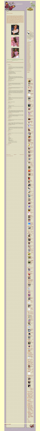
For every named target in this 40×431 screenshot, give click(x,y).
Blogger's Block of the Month (31, 346)
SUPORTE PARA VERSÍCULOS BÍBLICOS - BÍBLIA (31, 262)
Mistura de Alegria (30, 86)
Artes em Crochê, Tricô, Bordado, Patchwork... (30, 413)
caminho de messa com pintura (31, 203)
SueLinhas (29, 157)
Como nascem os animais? (31, 94)
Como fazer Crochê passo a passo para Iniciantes (31, 171)
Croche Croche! (29, 135)
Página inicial (15, 154)
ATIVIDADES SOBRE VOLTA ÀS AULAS (31, 88)
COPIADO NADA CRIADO (30, 371)
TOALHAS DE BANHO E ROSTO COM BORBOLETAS (31, 389)
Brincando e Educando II (30, 396)
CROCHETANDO (30, 315)
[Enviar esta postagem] (12, 61)
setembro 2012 (28, 44)
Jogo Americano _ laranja (31, 137)
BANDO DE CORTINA (31, 349)
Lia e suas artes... (29, 256)
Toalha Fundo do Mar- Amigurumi (31, 91)
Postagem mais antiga (22, 154)
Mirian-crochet (29, 325)
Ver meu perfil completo (29, 38)
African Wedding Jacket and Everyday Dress (31, 217)
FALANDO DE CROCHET (30, 161)
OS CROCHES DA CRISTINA (30, 361)
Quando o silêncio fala (31, 80)
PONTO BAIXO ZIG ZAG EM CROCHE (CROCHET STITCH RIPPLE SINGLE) (30, 163)
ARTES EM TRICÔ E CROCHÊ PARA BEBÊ (30, 280)
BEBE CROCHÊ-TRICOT (30, 252)
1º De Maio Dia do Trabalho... (31, 301)
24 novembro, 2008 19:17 (9, 120)
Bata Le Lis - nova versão (31, 199)
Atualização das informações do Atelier (30, 116)
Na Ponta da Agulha (30, 397)
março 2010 (28, 50)
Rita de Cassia (9, 89)
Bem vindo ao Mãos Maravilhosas (30, 412)
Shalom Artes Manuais (30, 391)
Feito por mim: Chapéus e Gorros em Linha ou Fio (30, 376)
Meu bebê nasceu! (31, 381)
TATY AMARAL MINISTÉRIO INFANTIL (30, 260)
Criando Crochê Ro (30, 180)
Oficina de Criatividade (30, 271)
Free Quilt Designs (31, 212)
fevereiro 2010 (28, 51)
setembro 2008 (28, 58)
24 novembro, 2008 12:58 (9, 117)
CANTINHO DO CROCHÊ (30, 233)
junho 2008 (28, 60)
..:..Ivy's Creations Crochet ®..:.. (30, 411)
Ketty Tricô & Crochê (30, 218)
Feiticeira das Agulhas (30, 241)
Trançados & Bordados (30, 405)
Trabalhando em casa (31, 305)
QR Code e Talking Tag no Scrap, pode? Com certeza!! (31, 250)
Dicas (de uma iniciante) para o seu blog (30, 408)
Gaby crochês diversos (30, 415)
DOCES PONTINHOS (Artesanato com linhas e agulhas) (30, 417)
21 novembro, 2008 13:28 (9, 88)
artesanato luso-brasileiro (30, 362)
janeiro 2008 (28, 64)
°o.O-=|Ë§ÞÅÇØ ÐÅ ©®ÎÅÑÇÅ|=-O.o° (30, 248)
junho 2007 (28, 69)
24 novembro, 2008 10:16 (9, 112)
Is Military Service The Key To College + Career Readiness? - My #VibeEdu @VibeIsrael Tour (30, 228)
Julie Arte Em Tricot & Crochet (30, 268)
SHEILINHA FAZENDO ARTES (30, 364)
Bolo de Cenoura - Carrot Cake (31, 210)
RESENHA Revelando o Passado (31, 122)
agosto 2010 (28, 48)
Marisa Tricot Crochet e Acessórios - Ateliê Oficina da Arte (30, 143)
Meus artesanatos (29, 201)
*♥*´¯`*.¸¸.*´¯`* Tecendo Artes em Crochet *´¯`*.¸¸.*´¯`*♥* (30, 111)
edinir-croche (29, 222)
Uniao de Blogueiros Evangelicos (30, 395)
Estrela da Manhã (30, 394)
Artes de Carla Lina (30, 352)
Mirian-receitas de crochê (30, 332)
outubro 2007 (28, 66)
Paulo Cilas (29, 117)
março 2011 (28, 47)
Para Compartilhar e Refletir (30, 300)
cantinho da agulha (30, 169)
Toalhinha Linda (31, 112)
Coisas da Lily (29, 384)
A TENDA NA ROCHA (30, 79)
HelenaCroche (29, 183)
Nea (8, 86)
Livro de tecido (29, 421)
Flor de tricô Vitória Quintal (31, 342)
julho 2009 (28, 53)
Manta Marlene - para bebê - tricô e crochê (31, 84)
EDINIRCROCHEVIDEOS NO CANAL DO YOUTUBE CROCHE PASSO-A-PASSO (30, 224)
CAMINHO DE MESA (31, 239)
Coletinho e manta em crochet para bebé (31, 140)
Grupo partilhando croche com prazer (30, 375)
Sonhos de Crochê (30, 107)
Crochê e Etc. (29, 238)
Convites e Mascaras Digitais (30, 232)
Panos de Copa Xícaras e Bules (31, 125)
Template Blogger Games (31, 356)
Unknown (9, 118)
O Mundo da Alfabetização (30, 93)
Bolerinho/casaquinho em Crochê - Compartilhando (31, 206)
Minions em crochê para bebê (31, 191)
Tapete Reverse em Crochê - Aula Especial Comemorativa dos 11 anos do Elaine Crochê (30, 174)
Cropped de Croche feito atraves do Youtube (31, 185)
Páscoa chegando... (31, 158)
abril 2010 (28, 49)
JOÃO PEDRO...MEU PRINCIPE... (31, 366)
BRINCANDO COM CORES (30, 194)
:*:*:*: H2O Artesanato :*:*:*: (30, 392)
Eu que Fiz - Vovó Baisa (30, 83)
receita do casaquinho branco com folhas (31, 281)
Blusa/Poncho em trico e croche (31, 148)
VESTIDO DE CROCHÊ (31, 133)
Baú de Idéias (29, 96)
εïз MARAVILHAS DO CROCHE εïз (30, 150)
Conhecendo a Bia (31, 378)
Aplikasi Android (31, 234)
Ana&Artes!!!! (19, 4)
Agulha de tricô (29, 237)
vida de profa (29, 154)
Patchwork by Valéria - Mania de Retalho (30, 115)
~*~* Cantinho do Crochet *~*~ (30, 398)
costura (28, 420)
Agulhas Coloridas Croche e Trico (30, 128)
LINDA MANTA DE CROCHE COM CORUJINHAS (31, 317)
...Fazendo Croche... (30, 341)
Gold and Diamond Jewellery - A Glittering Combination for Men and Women (30, 355)
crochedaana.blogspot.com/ (30, 402)
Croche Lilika (29, 190)
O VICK (29, 377)
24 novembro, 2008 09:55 (9, 108)
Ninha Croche (29, 208)
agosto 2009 (28, 52)
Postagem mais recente (8, 154)
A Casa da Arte (29, 399)
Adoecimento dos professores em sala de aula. (31, 195)
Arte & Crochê (29, 276)
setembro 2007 (28, 67)
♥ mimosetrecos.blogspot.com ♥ (30, 312)
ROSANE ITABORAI (30, 409)
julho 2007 (28, 68)
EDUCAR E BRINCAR (30, 359)
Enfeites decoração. (31, 181)
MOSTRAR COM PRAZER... (30, 339)
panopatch (29, 290)
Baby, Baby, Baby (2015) (30, 232)
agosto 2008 (28, 59)
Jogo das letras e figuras (31, 155)
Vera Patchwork (29, 414)
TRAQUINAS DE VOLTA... (30, 368)
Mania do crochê (29, 124)
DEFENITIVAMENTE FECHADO (30, 340)
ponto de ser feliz (29, 297)
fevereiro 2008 (28, 63)
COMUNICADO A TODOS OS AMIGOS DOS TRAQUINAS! (30, 370)
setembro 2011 (28, 45)
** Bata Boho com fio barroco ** (31, 167)
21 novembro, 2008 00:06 (9, 85)
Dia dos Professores (31, 101)
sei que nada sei (29, 283)
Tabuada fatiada (31, 372)
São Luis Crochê (29, 264)
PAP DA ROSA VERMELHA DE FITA (31, 298)
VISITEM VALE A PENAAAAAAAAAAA (30, 363)
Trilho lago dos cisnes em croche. (31, 246)
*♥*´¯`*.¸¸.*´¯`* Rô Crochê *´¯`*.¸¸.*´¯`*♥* (30, 165)
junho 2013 (28, 43)
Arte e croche (29, 322)
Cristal (8, 109)
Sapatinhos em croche (31, 273)
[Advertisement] (11, 150)
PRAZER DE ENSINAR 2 (30, 226)
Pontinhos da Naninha (30, 406)
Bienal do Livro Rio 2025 (31, 97)
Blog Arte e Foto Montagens (30, 100)
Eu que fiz (31, 268)
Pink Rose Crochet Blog (30, 393)
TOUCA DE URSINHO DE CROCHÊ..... (31, 152)
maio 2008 (28, 61)
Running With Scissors (30, 215)
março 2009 (28, 55)
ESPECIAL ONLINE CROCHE (30, 132)
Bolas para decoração (31, 323)
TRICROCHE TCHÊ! (30, 335)
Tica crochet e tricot (30, 353)
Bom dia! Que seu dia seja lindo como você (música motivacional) (31, 105)
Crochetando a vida (30, 404)
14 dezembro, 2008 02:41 (9, 134)
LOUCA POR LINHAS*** (30, 198)
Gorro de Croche (31, 253)
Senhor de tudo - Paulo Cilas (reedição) (31, 119)
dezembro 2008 (28, 56)
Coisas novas (31, 336)
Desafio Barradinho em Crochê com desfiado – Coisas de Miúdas (30, 258)
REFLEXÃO (29, 422)
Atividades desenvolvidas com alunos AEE (31, 309)
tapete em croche (31, 108)
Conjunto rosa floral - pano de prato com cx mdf (31, 320)
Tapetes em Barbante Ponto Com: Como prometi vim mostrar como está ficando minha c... (30, 314)
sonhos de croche (29, 304)
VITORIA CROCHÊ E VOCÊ (30, 348)
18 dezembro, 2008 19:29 (9, 143)
